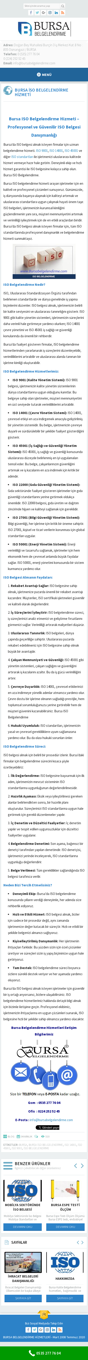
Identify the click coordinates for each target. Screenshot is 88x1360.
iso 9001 (17, 1148)
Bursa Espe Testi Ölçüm (65, 1207)
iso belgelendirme (36, 1148)
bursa (23, 1145)
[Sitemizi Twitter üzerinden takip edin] (37, 12)
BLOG (11, 1136)
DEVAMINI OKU (22, 1227)
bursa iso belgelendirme (46, 1145)
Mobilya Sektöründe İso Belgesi (22, 1207)
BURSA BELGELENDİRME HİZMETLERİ (27, 1337)
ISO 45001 (71, 150)
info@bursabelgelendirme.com (51, 1120)
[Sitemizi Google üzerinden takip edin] (43, 12)
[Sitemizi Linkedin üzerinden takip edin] (56, 12)
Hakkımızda (65, 1278)
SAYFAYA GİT (23, 1298)
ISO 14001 (56, 150)
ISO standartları (22, 157)
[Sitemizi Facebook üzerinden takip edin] (31, 12)
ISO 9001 (42, 150)
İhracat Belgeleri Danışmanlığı (23, 1278)
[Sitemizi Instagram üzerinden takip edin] (50, 12)
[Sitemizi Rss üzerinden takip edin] (62, 12)
